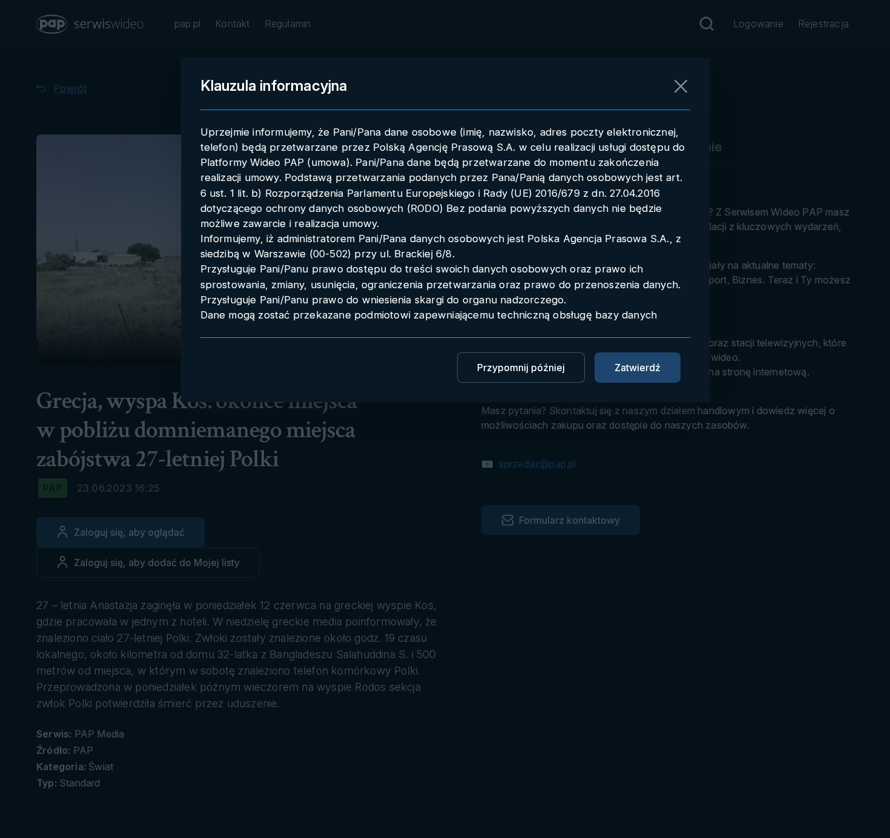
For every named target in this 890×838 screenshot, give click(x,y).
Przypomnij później (521, 367)
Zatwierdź (638, 367)
